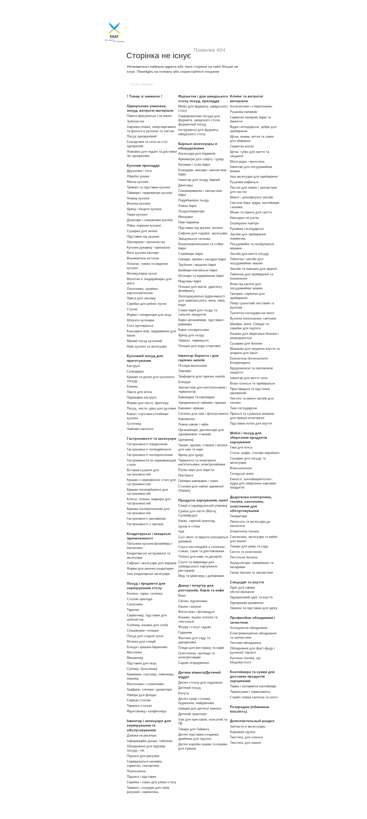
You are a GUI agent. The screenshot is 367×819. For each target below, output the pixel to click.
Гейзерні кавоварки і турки (198, 481)
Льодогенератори (191, 211)
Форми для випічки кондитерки (150, 568)
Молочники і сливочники (145, 684)
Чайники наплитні (140, 429)
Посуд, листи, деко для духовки (151, 408)
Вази (181, 595)
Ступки (132, 309)
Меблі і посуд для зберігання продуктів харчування (248, 437)
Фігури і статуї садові (194, 627)
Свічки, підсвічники (192, 601)
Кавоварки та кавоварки (196, 397)
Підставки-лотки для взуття (251, 423)
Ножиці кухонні (138, 198)
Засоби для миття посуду (249, 254)
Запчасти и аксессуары (247, 726)
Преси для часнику (141, 298)
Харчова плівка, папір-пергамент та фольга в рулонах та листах (151, 129)
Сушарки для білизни (246, 343)
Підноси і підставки (141, 777)
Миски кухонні (137, 182)
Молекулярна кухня (142, 273)
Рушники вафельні (244, 182)
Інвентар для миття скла (248, 378)
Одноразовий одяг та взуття (251, 597)
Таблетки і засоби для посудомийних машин (246, 261)
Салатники (135, 604)
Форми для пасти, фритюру (148, 403)
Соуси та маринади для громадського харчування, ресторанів (198, 566)
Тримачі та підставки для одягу (254, 608)
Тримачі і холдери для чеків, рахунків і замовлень (148, 790)
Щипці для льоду (191, 335)
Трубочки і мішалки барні (197, 265)
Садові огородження (193, 663)
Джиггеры (185, 185)
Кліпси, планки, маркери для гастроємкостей (149, 501)
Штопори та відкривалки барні (201, 276)
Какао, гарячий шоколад (196, 521)
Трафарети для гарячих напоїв (201, 376)
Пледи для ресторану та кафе (201, 648)
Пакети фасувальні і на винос (149, 116)
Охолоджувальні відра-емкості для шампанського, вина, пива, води (201, 300)
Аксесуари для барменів (196, 153)
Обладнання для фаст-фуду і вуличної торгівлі (252, 650)
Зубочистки (135, 121)
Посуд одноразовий (142, 136)
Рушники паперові (243, 112)
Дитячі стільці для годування (200, 682)
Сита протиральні (140, 326)
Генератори (238, 516)
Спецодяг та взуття (247, 582)
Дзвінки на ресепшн (142, 735)
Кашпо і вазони (189, 606)
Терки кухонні (137, 214)
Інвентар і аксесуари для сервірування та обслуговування (149, 725)
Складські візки (241, 473)
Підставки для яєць (142, 663)
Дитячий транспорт (192, 714)
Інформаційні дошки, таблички (150, 741)
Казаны (132, 386)
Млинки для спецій (141, 641)
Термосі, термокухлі (193, 340)
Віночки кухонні (138, 203)
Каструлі (133, 366)
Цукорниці (185, 439)
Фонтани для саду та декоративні (194, 640)
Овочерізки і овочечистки (146, 242)
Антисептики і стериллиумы (251, 106)
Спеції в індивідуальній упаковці (202, 505)
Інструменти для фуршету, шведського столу (198, 132)
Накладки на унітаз (244, 218)
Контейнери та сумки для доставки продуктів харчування (252, 676)
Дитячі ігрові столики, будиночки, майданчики (196, 701)
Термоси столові (139, 706)
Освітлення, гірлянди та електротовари (196, 655)
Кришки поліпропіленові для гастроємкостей (148, 511)
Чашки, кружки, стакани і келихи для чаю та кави (202, 447)
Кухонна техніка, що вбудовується (245, 660)
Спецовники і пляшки (143, 630)
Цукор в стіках (189, 526)
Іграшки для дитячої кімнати (199, 708)
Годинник (185, 632)
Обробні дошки (138, 176)
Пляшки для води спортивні (199, 346)
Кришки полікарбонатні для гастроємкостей (147, 492)
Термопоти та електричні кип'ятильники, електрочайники (201, 462)
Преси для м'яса (139, 392)
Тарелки (133, 610)
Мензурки (185, 217)
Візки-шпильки (241, 468)
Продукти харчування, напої (203, 500)
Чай (181, 531)
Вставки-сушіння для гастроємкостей (143, 472)
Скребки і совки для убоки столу (151, 782)
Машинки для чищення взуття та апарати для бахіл (255, 351)
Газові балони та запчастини (251, 572)
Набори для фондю (141, 695)
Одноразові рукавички (246, 603)
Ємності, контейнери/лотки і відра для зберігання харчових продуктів (253, 483)
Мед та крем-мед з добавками (201, 576)
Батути (183, 693)
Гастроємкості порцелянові (147, 444)
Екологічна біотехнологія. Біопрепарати (249, 361)
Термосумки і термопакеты (250, 692)
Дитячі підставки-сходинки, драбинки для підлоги (198, 737)
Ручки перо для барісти (196, 470)
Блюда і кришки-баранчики (147, 647)
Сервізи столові (139, 700)
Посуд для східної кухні (145, 636)
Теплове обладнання (245, 643)
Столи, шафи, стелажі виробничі (254, 453)
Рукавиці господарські (247, 229)
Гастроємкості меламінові (146, 518)
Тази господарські (243, 408)
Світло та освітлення (246, 552)
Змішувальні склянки (194, 239)
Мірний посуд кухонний (144, 341)
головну (165, 71)
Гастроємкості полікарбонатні (149, 449)
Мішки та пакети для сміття (251, 212)
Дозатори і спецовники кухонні (150, 220)
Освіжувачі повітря (244, 223)
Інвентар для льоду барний (199, 180)
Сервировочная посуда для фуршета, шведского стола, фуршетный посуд (199, 120)
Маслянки (134, 652)
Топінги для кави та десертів (200, 556)
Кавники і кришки (191, 408)
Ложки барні (187, 206)
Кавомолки (186, 419)
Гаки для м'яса (241, 447)
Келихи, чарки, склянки (144, 593)
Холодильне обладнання (248, 628)
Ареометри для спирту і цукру (201, 159)
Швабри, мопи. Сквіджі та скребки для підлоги (249, 326)
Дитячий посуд (189, 688)
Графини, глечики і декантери (149, 689)
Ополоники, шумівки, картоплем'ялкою (143, 291)
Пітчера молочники (192, 366)
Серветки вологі (242, 146)
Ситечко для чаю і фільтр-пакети (203, 413)
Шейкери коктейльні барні (197, 270)
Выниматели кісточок (143, 258)
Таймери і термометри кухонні (149, 193)
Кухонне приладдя (143, 165)
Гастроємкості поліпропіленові (150, 455)
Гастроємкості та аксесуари (151, 438)
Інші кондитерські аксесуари (148, 574)
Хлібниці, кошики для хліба (147, 625)
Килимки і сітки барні (194, 164)
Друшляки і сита (139, 171)
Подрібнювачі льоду (193, 200)
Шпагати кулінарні (140, 320)
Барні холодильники (193, 330)
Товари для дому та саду (249, 546)
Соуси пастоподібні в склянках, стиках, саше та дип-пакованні (202, 549)
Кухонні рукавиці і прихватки (148, 247)
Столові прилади (139, 599)
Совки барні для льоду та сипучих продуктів (197, 312)
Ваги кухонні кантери (143, 253)
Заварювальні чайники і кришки (202, 403)
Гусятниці (134, 423)
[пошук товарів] (238, 84)
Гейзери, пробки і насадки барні (202, 259)
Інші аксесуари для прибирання (254, 176)
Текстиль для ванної (245, 743)
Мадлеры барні (189, 281)
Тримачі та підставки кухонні (148, 187)
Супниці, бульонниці (142, 669)
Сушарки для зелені (142, 231)
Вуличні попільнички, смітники (253, 318)
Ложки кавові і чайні (193, 424)
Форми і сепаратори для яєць (149, 315)
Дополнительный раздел (252, 721)
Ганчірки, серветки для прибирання (247, 296)
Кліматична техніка (244, 531)
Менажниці (135, 658)
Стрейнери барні (190, 254)
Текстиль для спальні (246, 737)
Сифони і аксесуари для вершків (152, 563)
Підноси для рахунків (143, 756)
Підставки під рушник (143, 236)
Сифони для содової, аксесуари (202, 233)
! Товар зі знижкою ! (144, 96)
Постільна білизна (243, 557)
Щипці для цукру (190, 455)
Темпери (184, 371)
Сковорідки (135, 371)
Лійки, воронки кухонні (144, 225)
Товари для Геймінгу (193, 729)
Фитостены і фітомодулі (196, 612)
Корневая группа (242, 732)
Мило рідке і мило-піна (247, 161)
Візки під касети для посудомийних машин (246, 286)
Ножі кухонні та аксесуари (147, 346)
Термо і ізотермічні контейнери (253, 686)
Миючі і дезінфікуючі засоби (251, 197)
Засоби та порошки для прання (253, 269)
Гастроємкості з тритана (145, 524)
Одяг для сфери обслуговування (242, 590)
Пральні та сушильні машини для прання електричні (252, 416)
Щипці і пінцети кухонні (144, 209)
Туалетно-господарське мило (252, 313)
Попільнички (136, 771)
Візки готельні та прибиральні (252, 383)
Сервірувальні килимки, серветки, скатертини (145, 764)
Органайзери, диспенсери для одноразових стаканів (201, 432)
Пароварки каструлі (142, 397)
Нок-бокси (185, 475)
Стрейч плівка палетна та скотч (254, 697)
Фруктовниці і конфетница (146, 711)
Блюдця (184, 382)
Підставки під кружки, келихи (200, 228)
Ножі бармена (188, 222)
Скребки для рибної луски (146, 304)
